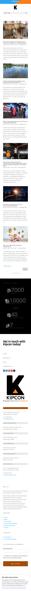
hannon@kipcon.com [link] (10, 475)
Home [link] (5, 517)
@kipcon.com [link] (10, 419)
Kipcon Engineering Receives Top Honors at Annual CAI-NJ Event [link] (15, 122)
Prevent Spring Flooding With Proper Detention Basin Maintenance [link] (14, 81)
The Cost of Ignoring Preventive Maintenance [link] (12, 245)
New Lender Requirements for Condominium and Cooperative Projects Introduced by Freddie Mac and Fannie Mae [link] (15, 164)
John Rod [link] (7, 44)
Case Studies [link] (7, 521)
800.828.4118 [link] (16, 1)
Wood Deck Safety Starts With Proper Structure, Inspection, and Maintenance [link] (15, 42)
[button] (26, 14)
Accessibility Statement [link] (10, 539)
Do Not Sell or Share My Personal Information (14, 588)
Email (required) (8, 548)
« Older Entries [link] (7, 266)
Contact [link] (6, 527)
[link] (15, 7)
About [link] (5, 519)
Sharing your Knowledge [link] (10, 523)
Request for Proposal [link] (9, 525)
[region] (15, 583)
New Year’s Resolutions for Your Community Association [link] (12, 205)
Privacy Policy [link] (7, 537)
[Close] (29, 576)
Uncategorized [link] (22, 44)
